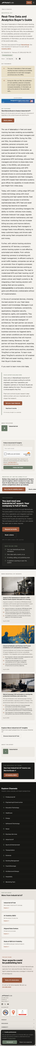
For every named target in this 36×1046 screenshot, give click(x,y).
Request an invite (11, 529)
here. (27, 366)
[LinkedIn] (2, 1004)
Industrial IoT (6, 13)
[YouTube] (8, 1004)
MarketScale (25, 44)
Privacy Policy (12, 1038)
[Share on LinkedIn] (19, 58)
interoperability (7, 288)
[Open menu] (34, 2)
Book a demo (8, 120)
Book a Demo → (5, 1001)
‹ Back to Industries (6, 9)
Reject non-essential (25, 1042)
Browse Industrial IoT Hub (11, 736)
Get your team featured (13, 403)
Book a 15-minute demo (12, 980)
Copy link (10, 58)
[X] (5, 1004)
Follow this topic (18, 467)
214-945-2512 (12, 462)
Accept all (10, 1042)
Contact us (4, 999)
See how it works (11, 408)
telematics (14, 129)
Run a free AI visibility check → (13, 489)
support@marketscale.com (10, 464)
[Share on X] (16, 58)
